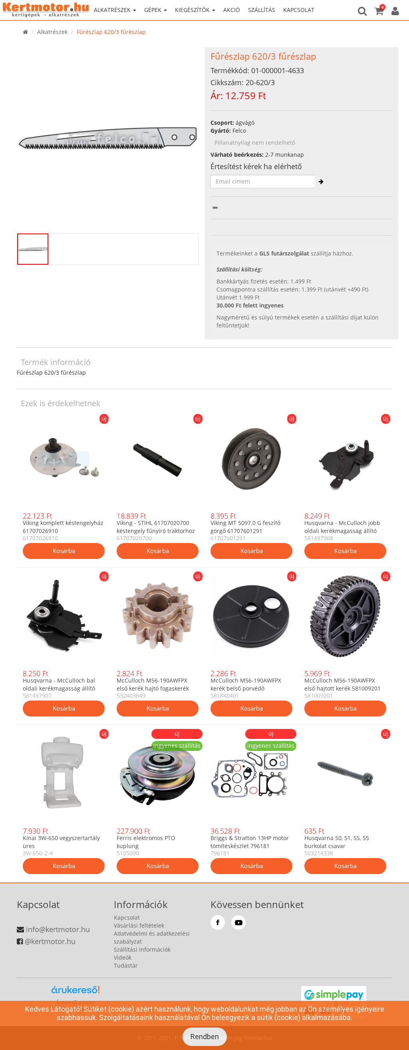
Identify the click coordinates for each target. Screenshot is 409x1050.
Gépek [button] (153, 10)
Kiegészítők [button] (193, 10)
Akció (231, 10)
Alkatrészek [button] (113, 10)
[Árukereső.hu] (75, 992)
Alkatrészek (52, 32)
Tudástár (126, 965)
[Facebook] (217, 922)
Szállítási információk (142, 949)
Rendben (205, 1036)
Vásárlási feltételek (139, 925)
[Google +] (238, 922)
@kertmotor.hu (50, 941)
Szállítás (261, 10)
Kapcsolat (298, 10)
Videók (122, 957)
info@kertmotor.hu (58, 929)
